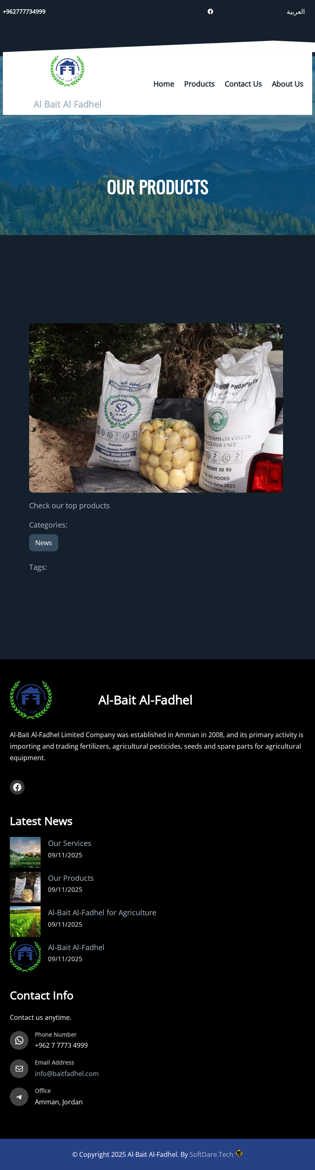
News (43, 542)
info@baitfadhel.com (67, 1073)
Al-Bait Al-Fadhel (76, 947)
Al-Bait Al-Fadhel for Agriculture (102, 912)
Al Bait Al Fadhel (68, 104)
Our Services (69, 843)
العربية (296, 11)
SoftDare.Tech (211, 1154)
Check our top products (69, 505)
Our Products (71, 878)
